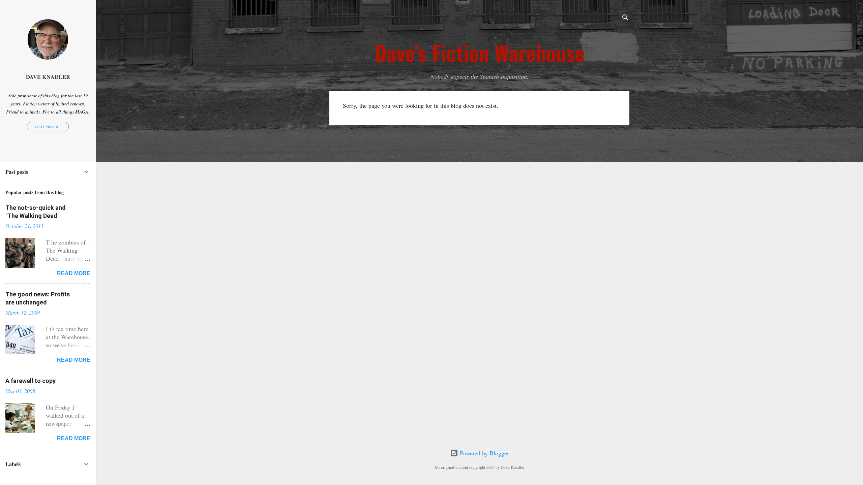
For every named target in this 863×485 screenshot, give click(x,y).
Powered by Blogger (483, 453)
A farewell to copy (30, 380)
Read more (73, 273)
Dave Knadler (48, 77)
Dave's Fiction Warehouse (480, 52)
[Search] (625, 18)
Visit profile (48, 126)
